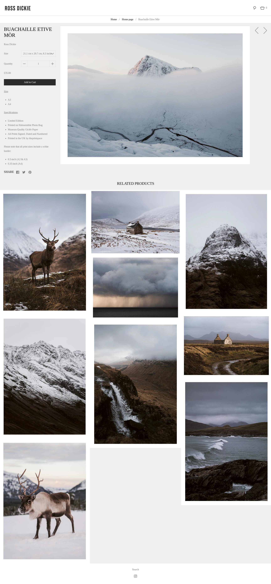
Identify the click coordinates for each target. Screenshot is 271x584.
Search (135, 569)
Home (114, 19)
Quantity (8, 63)
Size (6, 53)
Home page (127, 19)
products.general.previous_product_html (257, 30)
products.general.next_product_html (265, 30)
